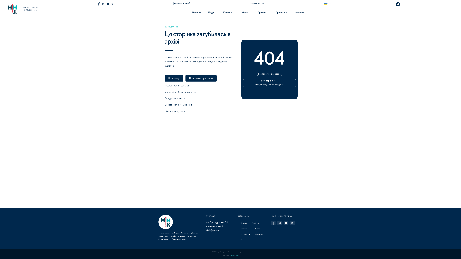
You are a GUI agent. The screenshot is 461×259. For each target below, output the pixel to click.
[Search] (398, 4)
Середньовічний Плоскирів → (180, 105)
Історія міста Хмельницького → (180, 92)
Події (211, 13)
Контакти (299, 13)
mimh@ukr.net (213, 230)
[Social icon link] (99, 4)
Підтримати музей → (175, 111)
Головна (196, 13)
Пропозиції (281, 13)
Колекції (227, 13)
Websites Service (234, 255)
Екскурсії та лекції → (175, 98)
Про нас (261, 13)
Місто (245, 13)
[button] (330, 4)
